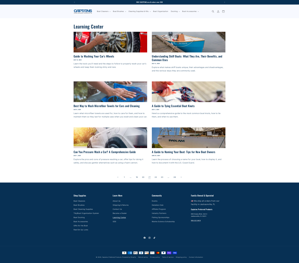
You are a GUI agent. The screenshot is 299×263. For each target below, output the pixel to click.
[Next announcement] (224, 2)
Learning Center (119, 217)
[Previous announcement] (74, 2)
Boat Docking (79, 217)
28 (175, 177)
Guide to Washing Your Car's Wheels (94, 56)
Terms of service (167, 257)
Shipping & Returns (121, 205)
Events (154, 201)
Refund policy (143, 257)
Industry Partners (159, 213)
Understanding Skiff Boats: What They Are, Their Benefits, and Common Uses (187, 58)
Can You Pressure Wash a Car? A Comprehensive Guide (105, 152)
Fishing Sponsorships (160, 217)
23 (162, 177)
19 (137, 177)
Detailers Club (157, 205)
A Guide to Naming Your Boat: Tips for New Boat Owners (183, 152)
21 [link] (149, 177)
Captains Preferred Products (112, 257)
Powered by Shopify (129, 257)
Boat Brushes (79, 205)
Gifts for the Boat (81, 226)
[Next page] (181, 177)
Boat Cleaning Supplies (83, 209)
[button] (104, 11)
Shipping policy (181, 257)
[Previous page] (118, 177)
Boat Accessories (81, 221)
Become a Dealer (120, 213)
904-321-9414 (196, 220)
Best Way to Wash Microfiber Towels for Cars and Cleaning (107, 106)
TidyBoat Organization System (86, 213)
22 (156, 177)
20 (143, 177)
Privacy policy (155, 257)
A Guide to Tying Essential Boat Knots (173, 106)
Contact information (196, 257)
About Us (116, 201)
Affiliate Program (159, 209)
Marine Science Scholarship (163, 221)
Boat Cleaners (79, 201)
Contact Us (117, 209)
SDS (114, 221)
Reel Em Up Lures (81, 230)
